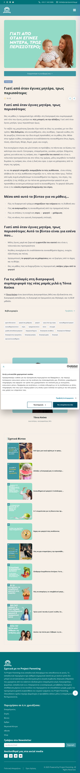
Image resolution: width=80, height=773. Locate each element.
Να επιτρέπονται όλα (65, 405)
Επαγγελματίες (10, 709)
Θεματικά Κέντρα (11, 726)
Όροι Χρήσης (31, 768)
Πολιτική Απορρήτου (12, 768)
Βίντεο (6, 718)
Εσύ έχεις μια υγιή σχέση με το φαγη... (47, 451)
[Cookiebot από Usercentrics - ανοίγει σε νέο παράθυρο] (68, 366)
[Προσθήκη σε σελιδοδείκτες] (70, 98)
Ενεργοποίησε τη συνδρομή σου (39, 74)
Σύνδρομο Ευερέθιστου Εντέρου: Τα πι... (48, 572)
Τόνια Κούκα (11, 294)
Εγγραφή (70, 745)
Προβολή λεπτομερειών (65, 398)
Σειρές (6, 714)
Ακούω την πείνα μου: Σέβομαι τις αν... (47, 632)
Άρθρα (6, 722)
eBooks (7, 731)
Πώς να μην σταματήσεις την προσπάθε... (48, 551)
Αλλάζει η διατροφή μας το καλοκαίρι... (48, 471)
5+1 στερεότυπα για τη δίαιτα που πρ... (48, 511)
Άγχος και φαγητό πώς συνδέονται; (46, 531)
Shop (6, 735)
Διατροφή (8, 82)
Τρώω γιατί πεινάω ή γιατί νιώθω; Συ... (48, 612)
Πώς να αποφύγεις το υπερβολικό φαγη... (48, 592)
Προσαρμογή (38, 405)
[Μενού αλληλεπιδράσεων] (75, 693)
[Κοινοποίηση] (74, 98)
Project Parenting (66, 767)
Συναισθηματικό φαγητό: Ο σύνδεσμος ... (48, 491)
